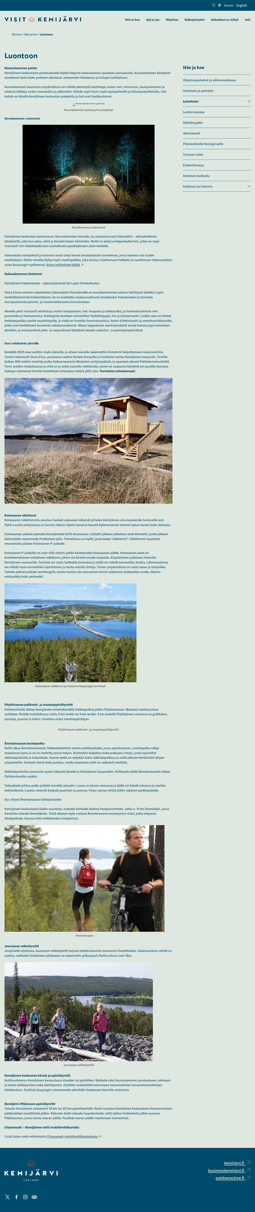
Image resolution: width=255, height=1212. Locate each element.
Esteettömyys (193, 164)
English (241, 5)
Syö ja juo (152, 19)
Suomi (228, 5)
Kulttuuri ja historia (197, 186)
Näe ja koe (132, 19)
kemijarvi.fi (234, 1163)
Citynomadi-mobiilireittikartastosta (72, 1136)
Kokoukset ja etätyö (225, 19)
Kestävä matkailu (196, 175)
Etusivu (17, 34)
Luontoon (190, 101)
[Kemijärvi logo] (31, 1170)
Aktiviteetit (191, 133)
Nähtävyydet (193, 122)
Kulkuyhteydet (195, 19)
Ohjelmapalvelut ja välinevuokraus (209, 79)
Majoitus (172, 19)
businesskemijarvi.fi (226, 1170)
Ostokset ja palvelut (198, 90)
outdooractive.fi (230, 1177)
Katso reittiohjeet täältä (63, 264)
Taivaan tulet (193, 154)
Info (248, 19)
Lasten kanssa (194, 111)
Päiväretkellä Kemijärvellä (203, 143)
